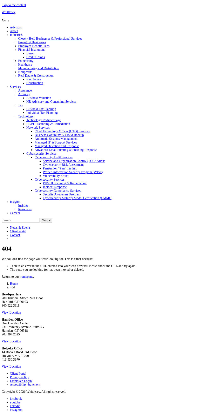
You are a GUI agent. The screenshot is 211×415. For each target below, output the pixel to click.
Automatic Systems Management (56, 138)
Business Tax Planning (41, 109)
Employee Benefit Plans (33, 46)
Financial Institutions (31, 49)
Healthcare (25, 64)
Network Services (38, 127)
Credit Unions (35, 57)
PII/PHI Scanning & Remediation (48, 124)
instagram (16, 409)
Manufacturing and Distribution (38, 68)
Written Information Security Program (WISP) (73, 172)
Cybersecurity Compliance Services (58, 190)
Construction (34, 83)
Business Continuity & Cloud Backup (59, 135)
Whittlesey (8, 12)
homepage (26, 276)
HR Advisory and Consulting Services (51, 101)
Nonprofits (25, 72)
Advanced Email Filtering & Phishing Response (66, 150)
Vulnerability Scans (55, 176)
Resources (25, 209)
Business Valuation (38, 98)
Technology (26, 116)
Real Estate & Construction (36, 75)
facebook (16, 398)
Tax (20, 105)
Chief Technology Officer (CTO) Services (62, 131)
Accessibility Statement (25, 384)
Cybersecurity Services (41, 153)
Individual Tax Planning (42, 112)
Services (15, 86)
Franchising (25, 60)
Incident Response (55, 187)
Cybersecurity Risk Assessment (63, 164)
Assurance (25, 90)
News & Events (20, 227)
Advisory (24, 94)
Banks (30, 53)
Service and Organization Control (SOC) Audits (74, 161)
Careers (15, 213)
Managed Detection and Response (57, 146)
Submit (46, 220)
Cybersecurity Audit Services (54, 157)
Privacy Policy (19, 377)
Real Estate (33, 79)
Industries (16, 34)
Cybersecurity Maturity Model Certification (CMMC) (77, 198)
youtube (15, 402)
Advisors (16, 27)
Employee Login (21, 381)
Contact (15, 235)
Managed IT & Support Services (56, 142)
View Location (11, 312)
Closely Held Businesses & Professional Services (50, 38)
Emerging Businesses (32, 42)
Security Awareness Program (61, 194)
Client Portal (18, 231)
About (14, 31)
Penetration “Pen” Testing (59, 168)
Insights (15, 201)
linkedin (15, 406)
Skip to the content (14, 5)
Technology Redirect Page (43, 120)
